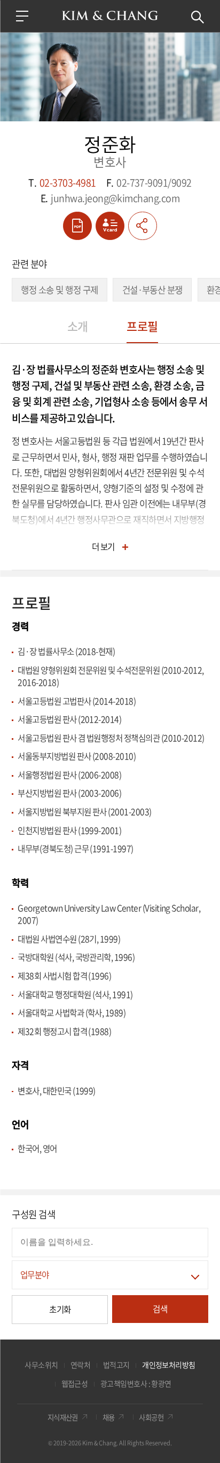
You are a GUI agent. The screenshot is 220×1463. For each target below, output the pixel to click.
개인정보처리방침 (168, 1364)
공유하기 (142, 226)
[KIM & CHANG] (110, 15)
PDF (77, 226)
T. (62, 182)
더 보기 (103, 546)
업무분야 (34, 1274)
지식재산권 (63, 1417)
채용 (109, 1417)
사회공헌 (151, 1417)
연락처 (80, 1364)
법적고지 (116, 1364)
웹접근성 (74, 1383)
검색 (198, 17)
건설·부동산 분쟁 (152, 289)
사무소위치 (41, 1364)
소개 (77, 326)
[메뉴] (22, 16)
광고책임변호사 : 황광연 (135, 1383)
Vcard (110, 226)
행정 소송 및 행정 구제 (59, 289)
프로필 (142, 326)
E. (110, 198)
